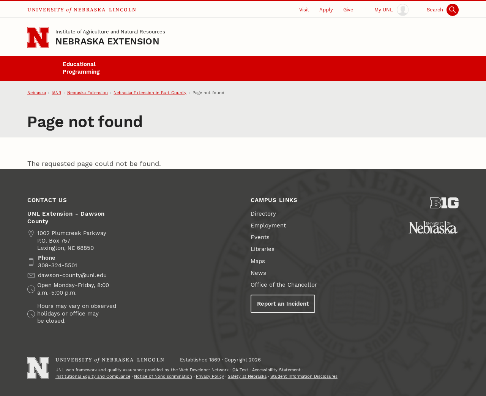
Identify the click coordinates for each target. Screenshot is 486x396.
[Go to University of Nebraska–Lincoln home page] (38, 37)
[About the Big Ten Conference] (444, 203)
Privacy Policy (210, 376)
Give (348, 10)
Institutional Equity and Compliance (92, 376)
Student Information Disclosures (304, 376)
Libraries (263, 249)
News (258, 273)
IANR (56, 92)
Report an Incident (283, 303)
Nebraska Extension (107, 41)
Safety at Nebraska (247, 376)
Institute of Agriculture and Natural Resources (110, 32)
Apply (326, 10)
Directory (263, 213)
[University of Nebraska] (433, 227)
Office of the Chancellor (284, 284)
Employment (268, 225)
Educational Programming (81, 68)
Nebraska (36, 92)
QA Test (240, 370)
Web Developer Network (204, 370)
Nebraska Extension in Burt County (150, 92)
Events (260, 237)
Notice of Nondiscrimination (163, 376)
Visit (304, 10)
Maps (258, 261)
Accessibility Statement (276, 370)
